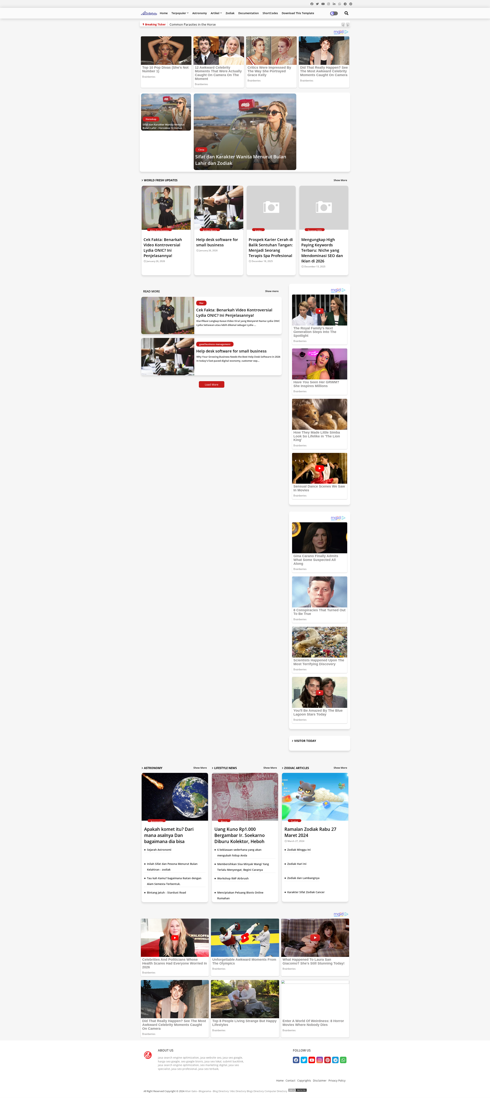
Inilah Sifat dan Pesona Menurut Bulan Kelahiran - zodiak (172, 866)
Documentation (248, 13)
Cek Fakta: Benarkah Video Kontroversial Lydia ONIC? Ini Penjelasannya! (163, 247)
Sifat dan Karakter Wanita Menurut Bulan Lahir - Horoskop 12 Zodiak (164, 126)
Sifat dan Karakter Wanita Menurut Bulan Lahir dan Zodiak (240, 159)
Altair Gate (191, 1091)
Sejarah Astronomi (159, 849)
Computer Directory (276, 1091)
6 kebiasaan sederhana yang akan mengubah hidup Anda (239, 852)
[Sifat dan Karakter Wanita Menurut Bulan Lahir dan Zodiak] (245, 132)
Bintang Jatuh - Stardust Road (166, 892)
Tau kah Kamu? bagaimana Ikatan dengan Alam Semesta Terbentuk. (174, 881)
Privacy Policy (336, 1080)
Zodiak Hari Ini (296, 864)
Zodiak (230, 13)
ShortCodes (270, 13)
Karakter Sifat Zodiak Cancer (306, 892)
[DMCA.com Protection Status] (297, 1091)
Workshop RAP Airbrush (233, 878)
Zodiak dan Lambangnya (303, 878)
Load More (211, 384)
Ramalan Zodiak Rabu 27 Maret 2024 (310, 832)
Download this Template (298, 13)
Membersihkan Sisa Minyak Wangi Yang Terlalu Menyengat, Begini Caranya (243, 867)
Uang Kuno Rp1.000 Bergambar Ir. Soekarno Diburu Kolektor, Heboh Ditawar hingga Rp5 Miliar (241, 838)
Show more (271, 291)
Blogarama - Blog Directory (214, 1091)
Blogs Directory (255, 1091)
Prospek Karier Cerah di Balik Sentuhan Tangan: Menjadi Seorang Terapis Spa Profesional (271, 247)
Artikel (215, 13)
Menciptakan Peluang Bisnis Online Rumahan (240, 895)
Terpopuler (179, 13)
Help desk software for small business (217, 242)
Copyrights (304, 1080)
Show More (340, 180)
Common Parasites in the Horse (193, 24)
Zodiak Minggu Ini (299, 849)
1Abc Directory (237, 1091)
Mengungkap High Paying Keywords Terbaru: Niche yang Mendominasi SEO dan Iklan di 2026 (322, 250)
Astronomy (199, 13)
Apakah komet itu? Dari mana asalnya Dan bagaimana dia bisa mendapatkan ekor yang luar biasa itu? (174, 841)
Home (164, 13)
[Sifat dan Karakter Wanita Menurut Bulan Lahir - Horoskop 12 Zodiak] (166, 112)
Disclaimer (320, 1080)
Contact (290, 1080)
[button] (343, 24)
